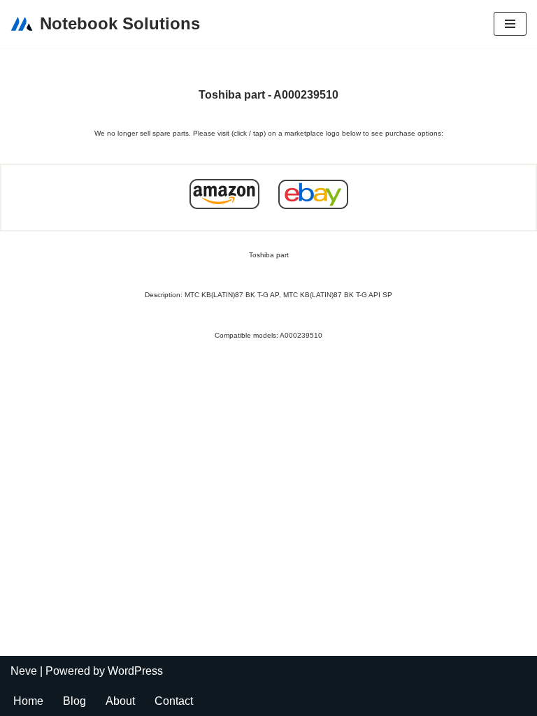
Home (28, 701)
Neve (23, 671)
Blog (74, 701)
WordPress (135, 671)
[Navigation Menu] (510, 24)
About (120, 701)
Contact (174, 701)
